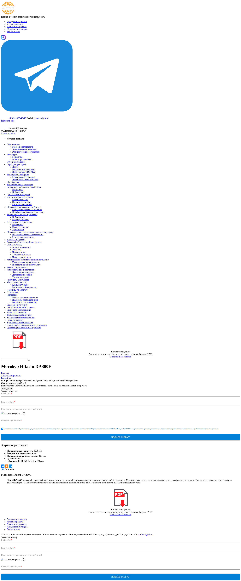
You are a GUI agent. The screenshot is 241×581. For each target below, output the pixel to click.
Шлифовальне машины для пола (27, 212)
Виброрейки (18, 192)
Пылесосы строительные (24, 302)
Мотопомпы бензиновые (24, 287)
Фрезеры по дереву (16, 239)
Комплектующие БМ (22, 204)
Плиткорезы (12, 292)
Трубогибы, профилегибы (19, 315)
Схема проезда (8, 133)
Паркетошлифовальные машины (27, 234)
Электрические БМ (21, 202)
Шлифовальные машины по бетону (23, 207)
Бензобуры (12, 154)
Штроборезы (13, 182)
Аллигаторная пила (21, 247)
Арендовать (7, 388)
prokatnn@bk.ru (41, 118)
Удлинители (18, 229)
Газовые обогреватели (22, 147)
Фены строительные (16, 312)
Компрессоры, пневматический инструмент (28, 260)
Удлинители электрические (20, 322)
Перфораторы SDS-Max (23, 172)
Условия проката (15, 24)
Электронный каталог (120, 357)
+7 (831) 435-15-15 (17, 118)
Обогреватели (13, 144)
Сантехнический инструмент (21, 307)
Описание (9, 469)
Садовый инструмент (17, 305)
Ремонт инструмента (16, 26)
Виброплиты (18, 217)
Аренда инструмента (17, 21)
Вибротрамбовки (20, 219)
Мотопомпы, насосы (16, 282)
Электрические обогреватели (26, 152)
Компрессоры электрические (26, 262)
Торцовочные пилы (21, 254)
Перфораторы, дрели (16, 164)
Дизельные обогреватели (24, 149)
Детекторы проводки (22, 275)
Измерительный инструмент (20, 270)
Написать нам (7, 121)
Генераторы (17, 224)
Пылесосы (12, 295)
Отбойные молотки (16, 162)
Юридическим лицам (17, 29)
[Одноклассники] (6, 466)
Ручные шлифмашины (23, 237)
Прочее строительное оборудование (24, 327)
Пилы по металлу (15, 320)
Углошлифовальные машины (20, 317)
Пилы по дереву (14, 244)
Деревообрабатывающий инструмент (24, 242)
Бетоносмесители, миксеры (20, 184)
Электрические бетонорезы (25, 179)
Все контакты (13, 31)
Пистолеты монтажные (18, 280)
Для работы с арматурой (18, 194)
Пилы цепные (19, 252)
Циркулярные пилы (21, 257)
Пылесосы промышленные (25, 300)
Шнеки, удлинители (22, 159)
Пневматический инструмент (26, 265)
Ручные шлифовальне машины (27, 209)
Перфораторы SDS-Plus (23, 169)
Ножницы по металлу (17, 290)
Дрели (15, 167)
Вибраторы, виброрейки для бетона (24, 187)
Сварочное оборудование (19, 310)
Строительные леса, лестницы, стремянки (27, 325)
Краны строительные (17, 267)
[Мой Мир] (10, 466)
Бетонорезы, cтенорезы (18, 174)
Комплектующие (20, 227)
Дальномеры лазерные (23, 272)
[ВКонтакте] (2, 466)
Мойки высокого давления (25, 297)
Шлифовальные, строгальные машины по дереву (30, 232)
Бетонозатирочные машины (20, 197)
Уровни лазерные (20, 277)
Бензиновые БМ (20, 199)
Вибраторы (17, 189)
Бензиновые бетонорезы (23, 177)
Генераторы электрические (19, 222)
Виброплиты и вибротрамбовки (22, 214)
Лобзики (16, 249)
